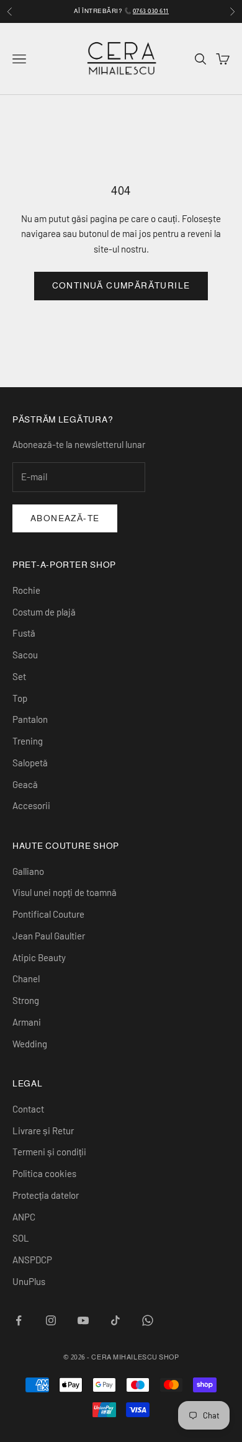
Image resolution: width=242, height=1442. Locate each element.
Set (19, 676)
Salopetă (30, 762)
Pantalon (30, 719)
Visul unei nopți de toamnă (64, 892)
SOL (20, 1237)
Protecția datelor (45, 1195)
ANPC (23, 1216)
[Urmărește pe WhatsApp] (147, 1320)
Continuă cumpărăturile (121, 285)
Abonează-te (64, 518)
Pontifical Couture (48, 914)
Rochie (26, 590)
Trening (27, 740)
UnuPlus (28, 1281)
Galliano (28, 871)
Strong (25, 1000)
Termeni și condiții (49, 1151)
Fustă (23, 632)
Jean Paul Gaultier (48, 935)
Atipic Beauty (39, 957)
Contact (28, 1108)
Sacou (25, 654)
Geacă (25, 784)
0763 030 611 (151, 10)
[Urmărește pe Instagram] (51, 1320)
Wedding (29, 1043)
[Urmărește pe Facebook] (18, 1320)
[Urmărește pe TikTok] (115, 1320)
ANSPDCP (32, 1259)
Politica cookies (44, 1173)
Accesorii (31, 805)
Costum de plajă (44, 611)
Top (19, 698)
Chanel (26, 978)
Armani (26, 1022)
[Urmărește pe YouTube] (83, 1320)
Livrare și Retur (43, 1130)
